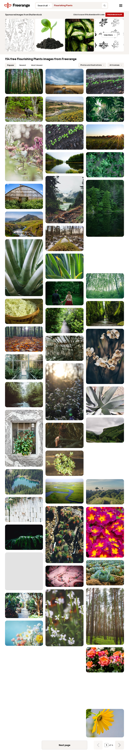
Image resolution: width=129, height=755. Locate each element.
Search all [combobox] (43, 5)
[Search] (104, 5)
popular (10, 65)
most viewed (36, 65)
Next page (64, 745)
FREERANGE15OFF (114, 14)
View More (108, 35)
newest (22, 65)
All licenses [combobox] (114, 65)
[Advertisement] (105, 255)
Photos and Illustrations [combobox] (91, 65)
